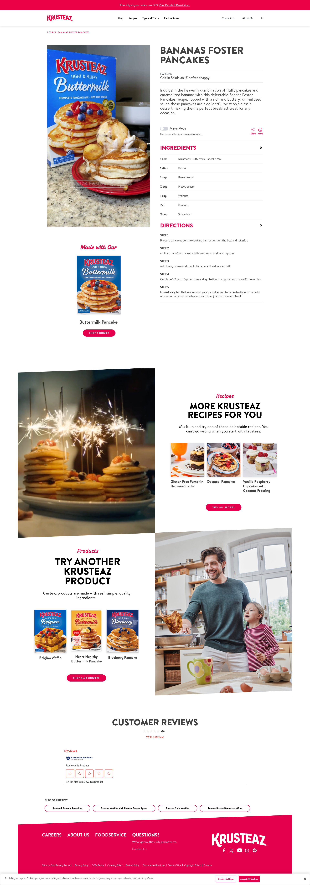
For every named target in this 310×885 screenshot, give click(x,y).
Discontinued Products (154, 865)
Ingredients (211, 147)
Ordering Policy (115, 865)
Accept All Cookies (249, 878)
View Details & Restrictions (174, 5)
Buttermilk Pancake (98, 322)
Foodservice (110, 835)
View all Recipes (223, 507)
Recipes (133, 18)
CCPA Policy (98, 865)
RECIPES (51, 32)
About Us (247, 18)
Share (253, 134)
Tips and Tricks (150, 18)
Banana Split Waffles (177, 808)
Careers (52, 835)
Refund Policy (132, 865)
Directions (211, 225)
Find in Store (171, 18)
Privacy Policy (81, 865)
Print (260, 134)
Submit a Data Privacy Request (57, 865)
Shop (120, 18)
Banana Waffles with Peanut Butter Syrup (124, 808)
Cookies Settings (225, 878)
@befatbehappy (197, 77)
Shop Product (99, 333)
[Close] (304, 878)
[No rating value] (152, 731)
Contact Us (228, 18)
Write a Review (155, 737)
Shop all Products (86, 678)
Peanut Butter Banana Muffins (225, 808)
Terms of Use (174, 865)
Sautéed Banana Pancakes (67, 808)
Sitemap (208, 865)
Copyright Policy (192, 865)
